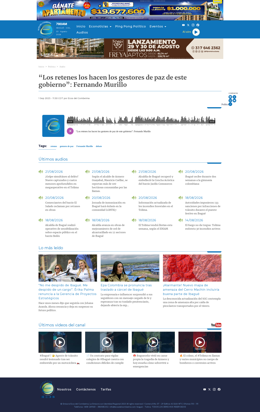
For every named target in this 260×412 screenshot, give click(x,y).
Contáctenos (86, 389)
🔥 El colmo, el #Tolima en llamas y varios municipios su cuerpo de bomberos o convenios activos (200, 359)
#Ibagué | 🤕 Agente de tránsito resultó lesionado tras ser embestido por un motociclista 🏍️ (60, 359)
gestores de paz (66, 146)
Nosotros (64, 389)
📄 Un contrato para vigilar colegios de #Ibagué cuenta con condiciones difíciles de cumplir (105, 359)
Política (52, 67)
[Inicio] (46, 29)
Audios (82, 32)
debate (99, 146)
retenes (54, 146)
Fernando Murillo (84, 146)
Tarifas (106, 389)
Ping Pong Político (130, 26)
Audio (62, 67)
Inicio (80, 26)
